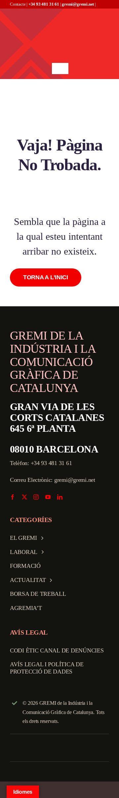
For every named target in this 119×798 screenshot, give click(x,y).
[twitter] (24, 497)
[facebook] (12, 497)
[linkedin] (59, 497)
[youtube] (48, 497)
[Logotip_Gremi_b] (60, 11)
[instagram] (36, 497)
